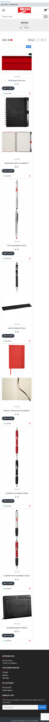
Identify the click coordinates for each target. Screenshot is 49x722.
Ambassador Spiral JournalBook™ (16, 163)
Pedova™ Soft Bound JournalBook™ (17, 411)
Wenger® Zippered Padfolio (16, 628)
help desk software (5, 1)
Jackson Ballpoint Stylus (17, 328)
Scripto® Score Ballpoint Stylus (16, 493)
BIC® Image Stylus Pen (16, 80)
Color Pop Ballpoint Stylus (16, 245)
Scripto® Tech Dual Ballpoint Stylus (17, 576)
